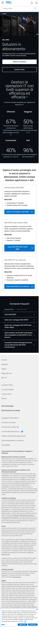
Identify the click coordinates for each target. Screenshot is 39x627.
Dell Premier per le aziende (11, 410)
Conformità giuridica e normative (12, 440)
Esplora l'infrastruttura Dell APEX (17, 212)
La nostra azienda (8, 389)
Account (4, 360)
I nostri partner (6, 394)
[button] (32, 2)
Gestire (3, 624)
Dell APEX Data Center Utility (16, 223)
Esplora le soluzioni (19, 62)
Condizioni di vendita (9, 422)
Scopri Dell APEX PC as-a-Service (17, 286)
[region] (19, 329)
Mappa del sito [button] (6, 373)
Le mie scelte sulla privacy (10, 431)
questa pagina (17, 577)
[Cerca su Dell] (35, 8)
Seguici (4, 369)
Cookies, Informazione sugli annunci (14, 436)
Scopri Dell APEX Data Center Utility (18, 248)
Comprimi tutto (22, 309)
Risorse (4, 398)
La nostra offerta (7, 385)
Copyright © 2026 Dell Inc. (10, 418)
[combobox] (19, 8)
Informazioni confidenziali (10, 427)
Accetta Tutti (33, 624)
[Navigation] (2, 2)
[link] (27, 97)
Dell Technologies (8, 406)
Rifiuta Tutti (22, 624)
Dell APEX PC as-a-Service (15, 260)
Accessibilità (6, 445)
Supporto (5, 364)
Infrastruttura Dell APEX (14, 187)
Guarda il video (19, 69)
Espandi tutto (9, 309)
